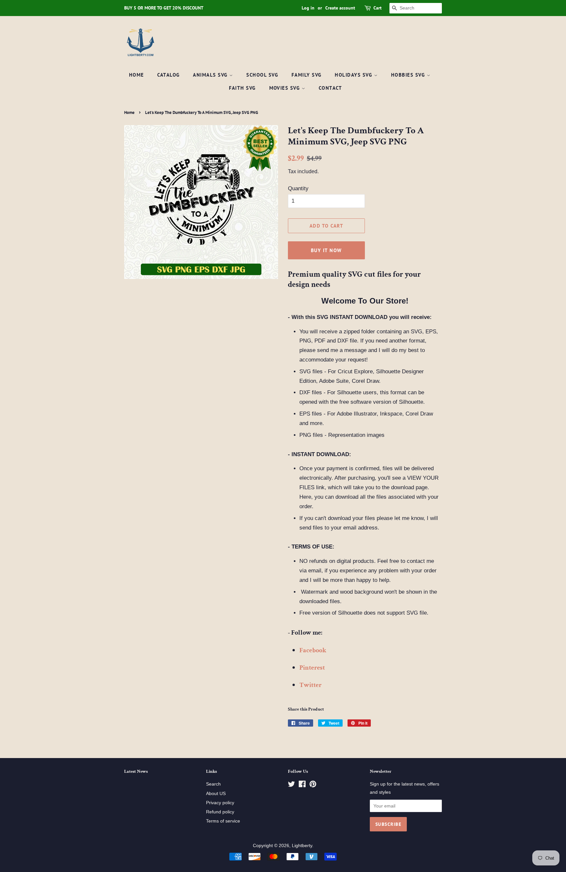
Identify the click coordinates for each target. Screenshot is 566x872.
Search (213, 784)
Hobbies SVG (409, 75)
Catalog (168, 75)
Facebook (312, 650)
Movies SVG (285, 88)
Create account (340, 8)
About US (216, 793)
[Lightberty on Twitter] (291, 785)
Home (136, 75)
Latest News (136, 771)
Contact (330, 88)
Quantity (298, 188)
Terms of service (223, 821)
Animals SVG (211, 75)
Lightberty (302, 845)
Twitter (310, 685)
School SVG (262, 75)
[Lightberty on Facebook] (302, 785)
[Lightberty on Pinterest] (312, 785)
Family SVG (307, 75)
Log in (308, 8)
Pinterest (312, 667)
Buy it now (326, 250)
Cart (377, 8)
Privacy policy (220, 802)
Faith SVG (242, 88)
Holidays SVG (354, 75)
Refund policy (220, 811)
